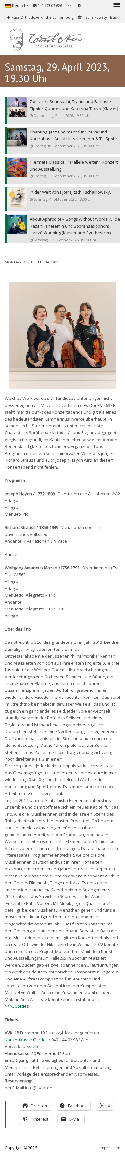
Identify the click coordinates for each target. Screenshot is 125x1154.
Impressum (110, 1147)
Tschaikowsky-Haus (100, 17)
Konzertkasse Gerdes (26, 1040)
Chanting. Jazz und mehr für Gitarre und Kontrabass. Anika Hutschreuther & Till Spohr (73, 135)
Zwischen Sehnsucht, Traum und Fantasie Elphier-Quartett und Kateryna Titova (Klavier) (74, 105)
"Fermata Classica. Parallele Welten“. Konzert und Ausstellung (74, 165)
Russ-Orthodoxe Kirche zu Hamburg (43, 17)
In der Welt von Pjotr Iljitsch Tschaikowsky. (70, 192)
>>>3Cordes (17, 1006)
